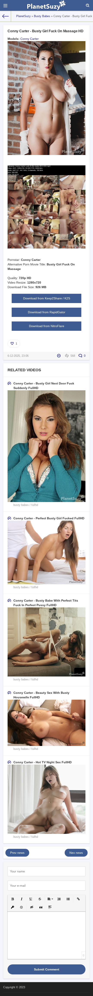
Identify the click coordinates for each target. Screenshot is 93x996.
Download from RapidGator (46, 312)
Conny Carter (29, 38)
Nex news (76, 852)
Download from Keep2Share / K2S (46, 298)
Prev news (17, 852)
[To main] (5, 16)
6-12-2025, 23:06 (18, 355)
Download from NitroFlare (46, 326)
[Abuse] (59, 355)
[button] (12, 899)
